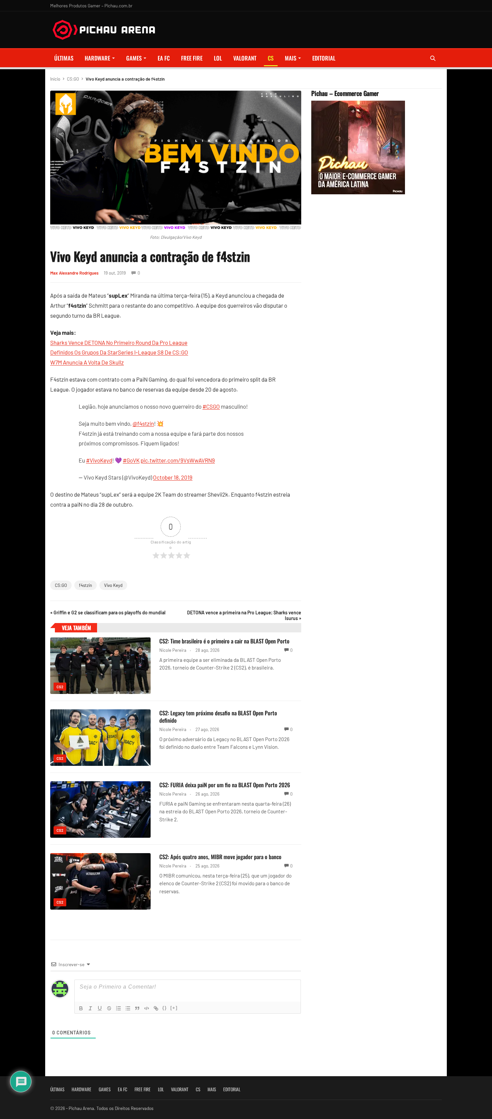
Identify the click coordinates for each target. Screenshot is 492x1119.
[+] (174, 1007)
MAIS (290, 58)
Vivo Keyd (113, 585)
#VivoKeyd (99, 460)
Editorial (323, 58)
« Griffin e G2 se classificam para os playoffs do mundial (107, 612)
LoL (218, 58)
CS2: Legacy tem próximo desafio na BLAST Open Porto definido (218, 716)
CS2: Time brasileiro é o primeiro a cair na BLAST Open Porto (224, 641)
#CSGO (211, 406)
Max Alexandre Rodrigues (74, 273)
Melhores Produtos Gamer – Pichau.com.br (91, 5)
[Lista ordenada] (118, 1008)
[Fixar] (109, 1008)
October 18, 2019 (172, 477)
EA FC (164, 58)
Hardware (97, 58)
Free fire (191, 58)
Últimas (63, 58)
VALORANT (244, 58)
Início (55, 79)
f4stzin (85, 585)
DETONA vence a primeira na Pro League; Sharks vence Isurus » (244, 615)
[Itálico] (90, 1008)
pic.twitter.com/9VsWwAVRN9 (178, 460)
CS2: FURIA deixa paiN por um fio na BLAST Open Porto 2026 (224, 785)
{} (164, 1007)
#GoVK (131, 460)
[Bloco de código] (146, 1008)
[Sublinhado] (99, 1008)
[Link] (156, 1008)
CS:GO (73, 79)
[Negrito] (81, 1008)
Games (134, 58)
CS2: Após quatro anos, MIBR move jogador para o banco (220, 856)
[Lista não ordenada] (128, 1008)
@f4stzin (143, 423)
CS (270, 58)
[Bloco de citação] (137, 1008)
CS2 (60, 687)
